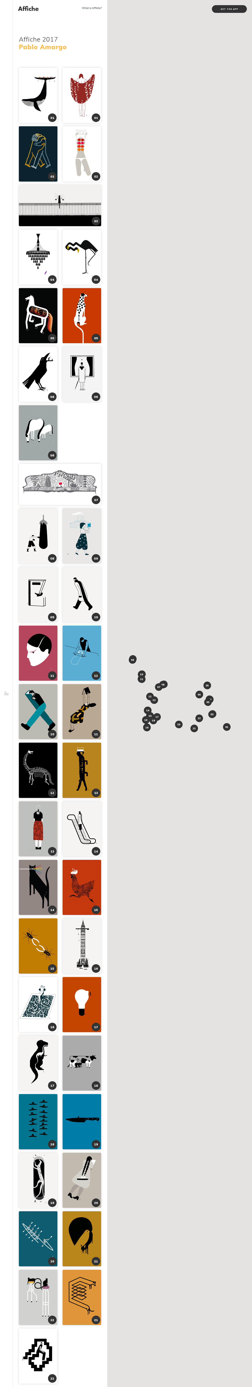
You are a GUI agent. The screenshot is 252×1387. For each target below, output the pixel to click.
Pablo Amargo (43, 47)
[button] (227, 727)
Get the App (229, 9)
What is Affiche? (92, 8)
